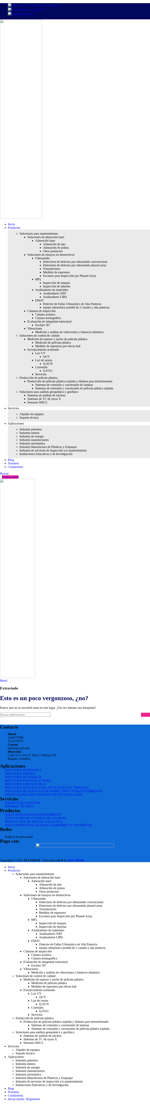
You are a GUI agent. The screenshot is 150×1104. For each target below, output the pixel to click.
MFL (38, 279)
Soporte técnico (29, 417)
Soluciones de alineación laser (45, 237)
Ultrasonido (42, 258)
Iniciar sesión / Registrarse (24, 1099)
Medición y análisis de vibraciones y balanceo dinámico (69, 332)
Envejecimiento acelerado (43, 349)
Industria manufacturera (34, 440)
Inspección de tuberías (56, 286)
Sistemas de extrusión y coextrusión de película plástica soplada (74, 388)
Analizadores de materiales (51, 289)
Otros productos (53, 251)
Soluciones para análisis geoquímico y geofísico (49, 391)
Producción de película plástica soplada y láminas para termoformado (69, 381)
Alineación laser (45, 240)
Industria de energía (32, 436)
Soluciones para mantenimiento (39, 233)
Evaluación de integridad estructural (49, 321)
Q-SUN (48, 363)
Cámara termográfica (48, 318)
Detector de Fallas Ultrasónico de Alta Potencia (72, 304)
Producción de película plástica (39, 377)
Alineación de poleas (56, 247)
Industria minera (29, 432)
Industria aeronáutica (32, 443)
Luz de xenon (43, 360)
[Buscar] (145, 715)
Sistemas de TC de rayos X (44, 398)
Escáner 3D (42, 325)
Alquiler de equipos (32, 414)
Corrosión (41, 367)
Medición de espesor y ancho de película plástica (57, 339)
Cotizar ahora (10, 477)
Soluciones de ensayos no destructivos (50, 254)
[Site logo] (21, 217)
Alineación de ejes (54, 244)
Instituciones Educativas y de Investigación (46, 454)
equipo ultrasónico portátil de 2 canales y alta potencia (76, 307)
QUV (46, 356)
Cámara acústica (45, 314)
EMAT (39, 300)
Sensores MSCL (37, 402)
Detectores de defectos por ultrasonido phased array (74, 265)
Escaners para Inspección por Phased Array (69, 275)
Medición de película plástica (53, 342)
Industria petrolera (31, 429)
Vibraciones (34, 328)
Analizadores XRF (54, 293)
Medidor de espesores (56, 272)
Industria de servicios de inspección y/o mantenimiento (53, 450)
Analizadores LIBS (55, 297)
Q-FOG (48, 370)
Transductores (51, 268)
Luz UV (40, 353)
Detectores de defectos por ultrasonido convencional (75, 261)
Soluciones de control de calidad (39, 335)
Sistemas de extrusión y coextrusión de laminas (64, 384)
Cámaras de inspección (41, 311)
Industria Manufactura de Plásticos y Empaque (48, 447)
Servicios (40, 374)
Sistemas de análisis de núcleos (46, 395)
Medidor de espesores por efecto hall (57, 346)
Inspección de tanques (56, 282)
